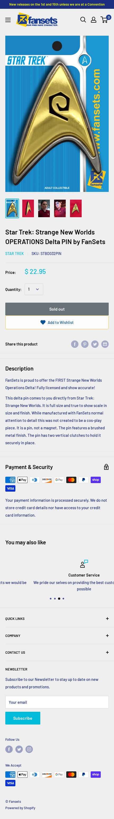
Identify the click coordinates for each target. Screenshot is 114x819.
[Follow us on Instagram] (29, 749)
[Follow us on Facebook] (9, 749)
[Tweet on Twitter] (95, 344)
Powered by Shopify (20, 808)
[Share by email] (105, 344)
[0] (104, 20)
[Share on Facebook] (74, 344)
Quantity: (13, 289)
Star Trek (14, 253)
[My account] (93, 20)
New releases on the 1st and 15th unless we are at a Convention (57, 4)
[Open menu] (8, 20)
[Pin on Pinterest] (85, 344)
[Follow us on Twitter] (19, 749)
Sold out (57, 308)
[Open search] (83, 20)
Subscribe (22, 718)
